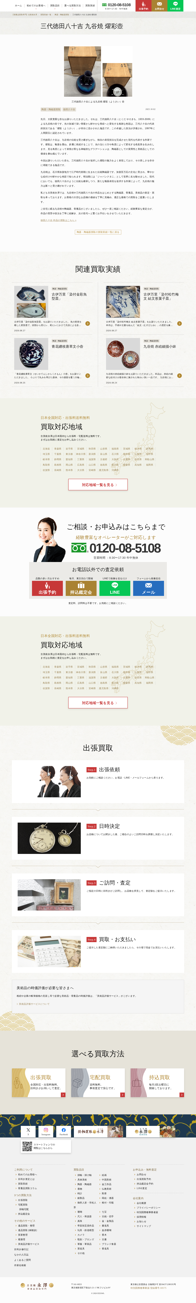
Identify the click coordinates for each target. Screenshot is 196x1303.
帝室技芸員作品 (85, 1225)
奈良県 (138, 459)
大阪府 (115, 459)
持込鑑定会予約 (145, 1183)
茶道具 (81, 1248)
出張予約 (143, 9)
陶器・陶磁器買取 (50, 109)
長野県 (149, 454)
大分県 (80, 470)
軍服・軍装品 (84, 1244)
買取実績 (90, 5)
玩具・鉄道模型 (85, 1230)
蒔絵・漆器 (108, 1198)
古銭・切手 (108, 1216)
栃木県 (138, 449)
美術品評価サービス (28, 1244)
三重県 (80, 459)
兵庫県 (126, 459)
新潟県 (92, 454)
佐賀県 (46, 470)
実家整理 (23, 1235)
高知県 (138, 465)
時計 (79, 1193)
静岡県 (57, 459)
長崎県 (57, 470)
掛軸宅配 (24, 1209)
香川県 (115, 465)
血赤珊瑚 (106, 1230)
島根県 (57, 465)
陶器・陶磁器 (84, 1184)
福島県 (115, 449)
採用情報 (141, 1217)
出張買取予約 (144, 1179)
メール (148, 592)
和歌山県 (149, 459)
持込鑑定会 (81, 592)
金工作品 (106, 1184)
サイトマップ (144, 1226)
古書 (104, 1239)
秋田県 (92, 449)
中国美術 (106, 1179)
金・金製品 (108, 1221)
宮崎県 (92, 470)
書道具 (105, 1225)
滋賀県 (92, 459)
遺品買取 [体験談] (27, 1230)
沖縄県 (115, 470)
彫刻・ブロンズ (85, 1239)
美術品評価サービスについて (34, 1004)
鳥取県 (46, 465)
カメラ (81, 1235)
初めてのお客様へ (36, 5)
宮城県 (80, 449)
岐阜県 (46, 459)
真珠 (79, 1221)
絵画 (104, 1175)
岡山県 (69, 465)
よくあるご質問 (22, 1260)
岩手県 (69, 449)
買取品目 (55, 5)
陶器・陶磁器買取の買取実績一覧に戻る (98, 232)
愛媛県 (126, 465)
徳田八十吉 (69, 109)
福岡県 (149, 465)
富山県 (103, 454)
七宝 (104, 1212)
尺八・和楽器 (84, 1216)
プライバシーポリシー (148, 1207)
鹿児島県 (103, 470)
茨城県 (126, 449)
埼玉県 (46, 454)
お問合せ (159, 9)
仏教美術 (106, 1189)
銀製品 (81, 1198)
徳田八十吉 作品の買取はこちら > (58, 220)
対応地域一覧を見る (98, 485)
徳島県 (103, 465)
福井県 (126, 454)
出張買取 (23, 1200)
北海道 (46, 449)
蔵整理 (21, 1239)
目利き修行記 (21, 1249)
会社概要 (141, 1203)
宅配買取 (23, 1204)
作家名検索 (20, 1265)
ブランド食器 (109, 1244)
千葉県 (57, 454)
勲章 (104, 1193)
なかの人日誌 (21, 1254)
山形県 (103, 449)
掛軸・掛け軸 (84, 1175)
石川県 (115, 454)
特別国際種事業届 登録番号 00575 (148, 1288)
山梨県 (138, 454)
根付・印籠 (108, 1202)
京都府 (103, 459)
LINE (115, 592)
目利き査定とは (26, 1179)
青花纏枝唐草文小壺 (67, 346)
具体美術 (82, 1179)
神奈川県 (81, 454)
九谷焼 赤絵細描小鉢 (159, 346)
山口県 (92, 465)
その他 (81, 1253)
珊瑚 (79, 1212)
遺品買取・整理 (26, 1225)
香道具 (105, 1248)
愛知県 (69, 459)
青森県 (57, 449)
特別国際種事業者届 (147, 1212)
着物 (79, 1189)
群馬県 (149, 449)
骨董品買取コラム (27, 1188)
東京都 (69, 454)
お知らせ (141, 1221)
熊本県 (69, 470)
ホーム (18, 5)
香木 (104, 1235)
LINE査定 (175, 9)
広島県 (80, 465)
